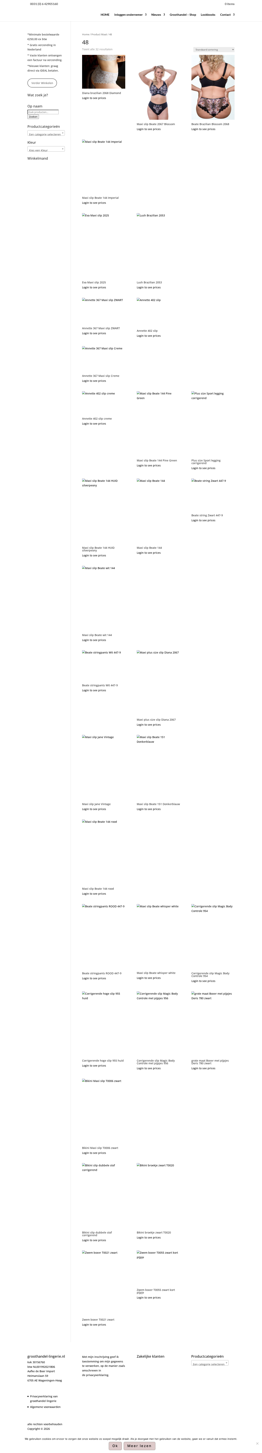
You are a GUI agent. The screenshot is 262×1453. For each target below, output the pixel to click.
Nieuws (156, 14)
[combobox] (46, 133)
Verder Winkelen (42, 83)
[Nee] (257, 1443)
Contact (225, 14)
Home (85, 34)
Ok (115, 1446)
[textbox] (46, 134)
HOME (105, 14)
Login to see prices (94, 98)
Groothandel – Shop (183, 14)
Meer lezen (139, 1446)
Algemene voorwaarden (45, 1407)
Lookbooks (208, 14)
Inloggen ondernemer (128, 14)
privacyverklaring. (97, 1375)
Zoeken (33, 116)
